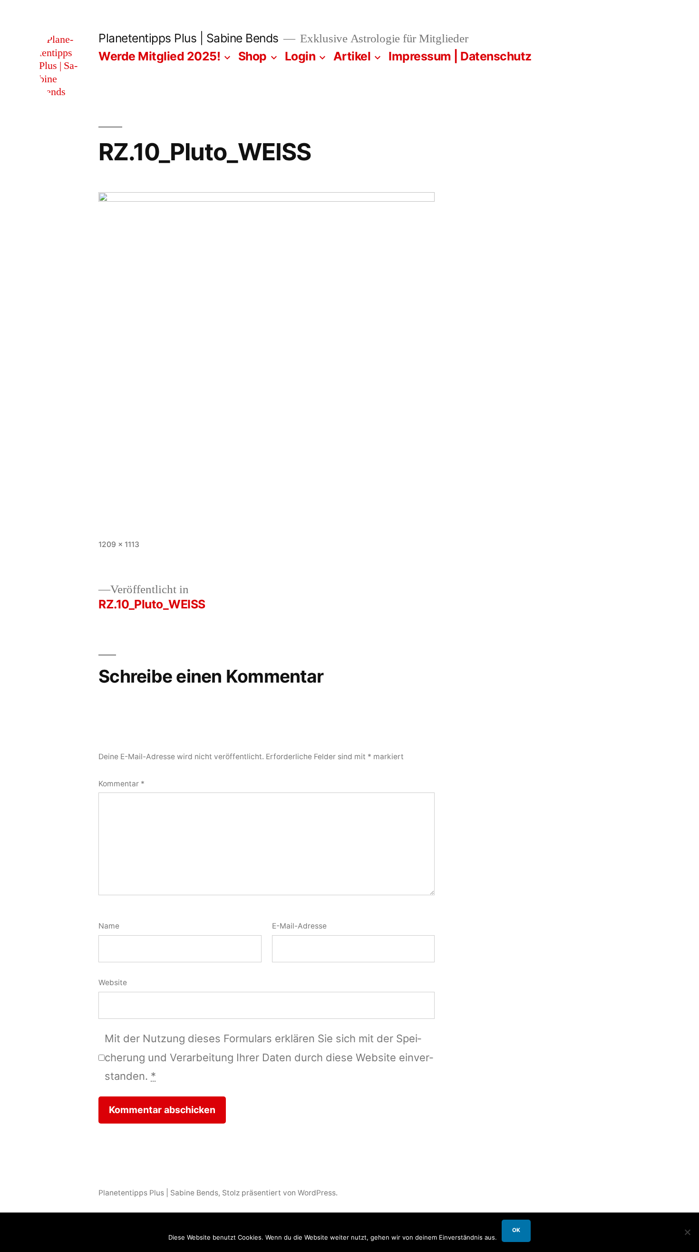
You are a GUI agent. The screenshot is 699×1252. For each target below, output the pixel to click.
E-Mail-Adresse (299, 925)
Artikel (352, 56)
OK (516, 1230)
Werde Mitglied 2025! (159, 56)
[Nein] (687, 1232)
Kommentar (121, 783)
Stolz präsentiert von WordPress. (280, 1192)
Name (108, 925)
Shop (252, 56)
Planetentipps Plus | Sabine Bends (188, 38)
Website (112, 982)
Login (300, 56)
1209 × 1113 (118, 544)
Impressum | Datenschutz (460, 56)
